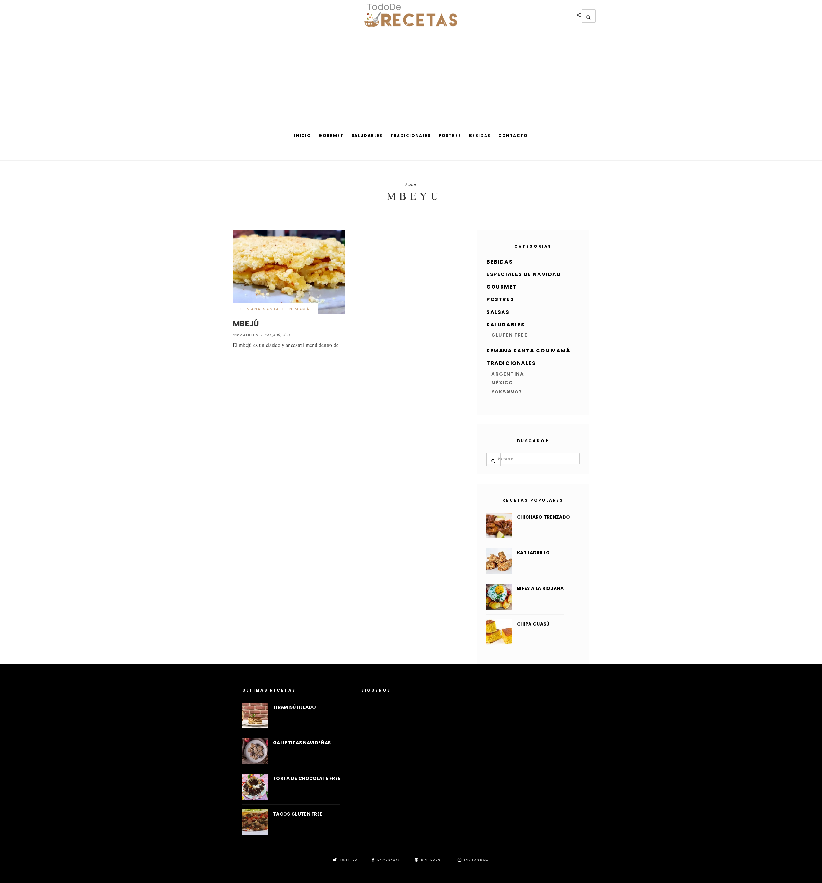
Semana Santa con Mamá (275, 309)
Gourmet (331, 135)
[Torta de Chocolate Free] (255, 787)
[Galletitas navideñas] (255, 751)
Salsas (498, 312)
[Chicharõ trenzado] (499, 525)
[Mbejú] (289, 272)
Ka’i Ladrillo (533, 553)
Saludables (367, 135)
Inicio (302, 135)
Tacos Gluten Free (297, 814)
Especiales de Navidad (523, 274)
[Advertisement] (411, 79)
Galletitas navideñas (302, 743)
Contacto (513, 135)
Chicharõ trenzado (543, 517)
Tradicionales (410, 135)
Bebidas (480, 135)
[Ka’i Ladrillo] (499, 561)
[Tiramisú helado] (255, 715)
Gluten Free (509, 335)
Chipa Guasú (533, 624)
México (502, 382)
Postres (450, 135)
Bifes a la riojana (540, 588)
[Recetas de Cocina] (411, 15)
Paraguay (506, 391)
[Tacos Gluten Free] (255, 822)
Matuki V (249, 335)
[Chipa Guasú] (499, 632)
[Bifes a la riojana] (499, 597)
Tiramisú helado (294, 707)
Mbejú (246, 323)
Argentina (507, 374)
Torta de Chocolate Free (306, 778)
